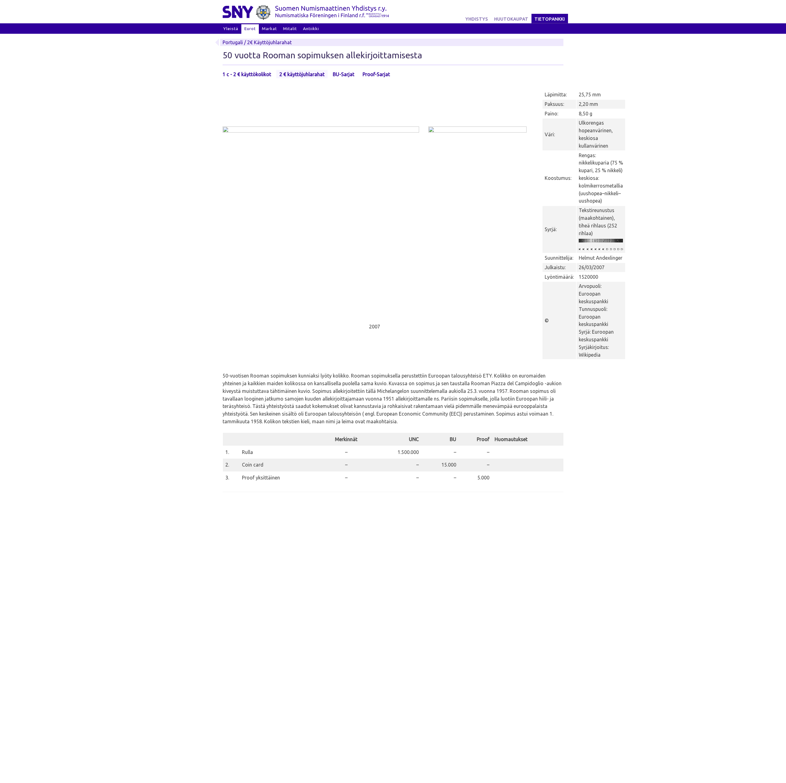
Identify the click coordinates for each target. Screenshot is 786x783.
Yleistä (230, 28)
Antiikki (311, 28)
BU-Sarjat (343, 74)
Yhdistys (476, 19)
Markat (269, 28)
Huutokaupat (511, 19)
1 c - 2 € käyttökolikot (247, 74)
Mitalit (290, 28)
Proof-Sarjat (376, 74)
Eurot (250, 28)
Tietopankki (550, 19)
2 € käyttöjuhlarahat (302, 74)
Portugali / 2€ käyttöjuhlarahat (257, 42)
